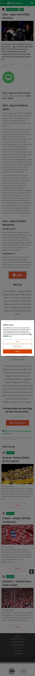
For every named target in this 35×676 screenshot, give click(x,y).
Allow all (17, 351)
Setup (17, 341)
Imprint (10, 336)
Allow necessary (17, 346)
